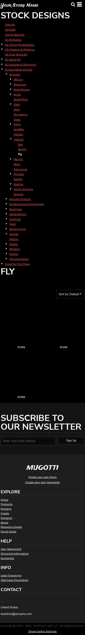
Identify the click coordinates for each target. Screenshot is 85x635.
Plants (13, 244)
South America (23, 189)
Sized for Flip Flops (17, 264)
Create (5, 513)
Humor (13, 234)
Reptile (18, 184)
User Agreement (11, 549)
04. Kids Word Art (16, 54)
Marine (18, 159)
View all (10, 24)
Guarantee (7, 558)
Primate (19, 174)
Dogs (17, 119)
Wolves (18, 194)
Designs (6, 508)
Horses (18, 134)
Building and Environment (26, 204)
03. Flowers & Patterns (20, 49)
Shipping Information (15, 553)
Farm (17, 124)
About (4, 522)
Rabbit (18, 179)
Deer (17, 109)
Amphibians (22, 89)
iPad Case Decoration (14, 580)
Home (4, 499)
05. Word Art (13, 59)
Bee (20, 144)
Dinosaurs (20, 114)
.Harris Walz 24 (14, 34)
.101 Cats (10, 29)
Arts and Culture (20, 199)
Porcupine (20, 169)
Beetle (22, 149)
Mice (17, 164)
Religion (14, 249)
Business (15, 209)
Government (17, 229)
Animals (14, 74)
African (18, 79)
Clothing (14, 219)
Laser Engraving (11, 575)
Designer (6, 518)
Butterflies (21, 99)
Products (6, 504)
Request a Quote (11, 527)
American (20, 84)
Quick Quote (8, 531)
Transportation (19, 259)
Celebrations (17, 214)
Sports (13, 254)
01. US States (13, 39)
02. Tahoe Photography (19, 44)
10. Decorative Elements (20, 64)
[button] (73, 4)
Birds (17, 94)
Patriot (13, 239)
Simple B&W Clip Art (18, 69)
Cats (17, 104)
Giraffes (19, 129)
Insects (19, 139)
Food (12, 224)
